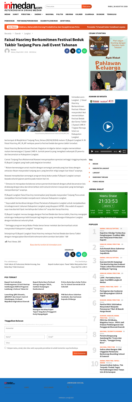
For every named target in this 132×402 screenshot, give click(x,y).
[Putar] (92, 151)
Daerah (102, 228)
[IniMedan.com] (23, 6)
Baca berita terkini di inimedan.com (45, 244)
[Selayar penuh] (124, 151)
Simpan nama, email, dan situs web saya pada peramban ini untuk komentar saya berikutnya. (42, 348)
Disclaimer (48, 387)
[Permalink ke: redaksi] (7, 50)
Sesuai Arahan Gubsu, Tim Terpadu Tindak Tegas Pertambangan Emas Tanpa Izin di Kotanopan (112, 368)
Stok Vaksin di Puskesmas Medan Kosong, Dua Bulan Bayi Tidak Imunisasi (22, 264)
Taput (116, 287)
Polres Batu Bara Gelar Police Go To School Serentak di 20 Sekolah (73, 284)
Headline (103, 244)
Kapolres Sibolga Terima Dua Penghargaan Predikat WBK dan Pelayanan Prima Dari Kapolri (112, 236)
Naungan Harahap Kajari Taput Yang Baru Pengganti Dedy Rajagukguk (44, 311)
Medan (109, 244)
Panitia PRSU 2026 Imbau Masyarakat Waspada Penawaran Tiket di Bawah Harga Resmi (112, 308)
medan (95, 164)
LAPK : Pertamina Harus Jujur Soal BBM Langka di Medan (111, 280)
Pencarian (86, 6)
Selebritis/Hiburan (114, 331)
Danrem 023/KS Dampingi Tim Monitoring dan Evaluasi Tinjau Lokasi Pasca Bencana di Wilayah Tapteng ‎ (112, 265)
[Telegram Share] (78, 50)
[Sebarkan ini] (67, 50)
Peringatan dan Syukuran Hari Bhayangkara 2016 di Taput (111, 293)
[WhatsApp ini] (84, 50)
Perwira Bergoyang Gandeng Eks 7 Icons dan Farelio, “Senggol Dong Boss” (111, 339)
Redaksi (8, 387)
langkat (96, 173)
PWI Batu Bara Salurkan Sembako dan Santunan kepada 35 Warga (71, 296)
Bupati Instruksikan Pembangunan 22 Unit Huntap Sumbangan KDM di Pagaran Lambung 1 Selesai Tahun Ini (17, 285)
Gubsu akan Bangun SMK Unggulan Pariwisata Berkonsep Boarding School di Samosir (112, 353)
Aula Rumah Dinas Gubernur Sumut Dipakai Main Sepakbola (112, 250)
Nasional (103, 331)
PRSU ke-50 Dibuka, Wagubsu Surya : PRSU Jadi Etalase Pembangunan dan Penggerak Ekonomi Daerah (112, 323)
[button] (108, 127)
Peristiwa (116, 244)
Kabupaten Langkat (101, 168)
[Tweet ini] (72, 50)
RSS (71, 387)
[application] (108, 126)
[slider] (106, 151)
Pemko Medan (98, 181)
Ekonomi (103, 300)
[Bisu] (120, 151)
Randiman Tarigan (100, 177)
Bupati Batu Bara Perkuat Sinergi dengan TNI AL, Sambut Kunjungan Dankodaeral (44, 285)
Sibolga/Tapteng (112, 228)
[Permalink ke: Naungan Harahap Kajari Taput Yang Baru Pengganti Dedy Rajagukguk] (46, 300)
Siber (26, 387)
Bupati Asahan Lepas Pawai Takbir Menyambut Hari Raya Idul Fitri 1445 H (67, 264)
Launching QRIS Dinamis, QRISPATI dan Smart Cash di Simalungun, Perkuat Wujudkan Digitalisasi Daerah (17, 298)
